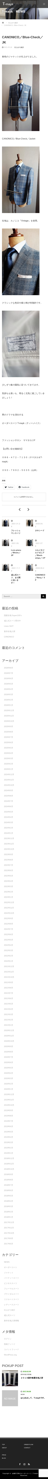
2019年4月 (8, 1137)
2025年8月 (8, 732)
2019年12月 (9, 1094)
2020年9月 (8, 1046)
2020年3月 (8, 1078)
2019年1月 (8, 1153)
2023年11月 (9, 844)
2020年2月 (8, 1084)
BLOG (4, 1458)
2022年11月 (9, 908)
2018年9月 (8, 1174)
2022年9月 (8, 918)
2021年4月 (8, 1009)
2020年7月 (8, 1057)
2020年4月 (8, 1073)
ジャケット (8, 1273)
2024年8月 (8, 796)
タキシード (39, 530)
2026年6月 (8, 678)
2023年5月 (8, 876)
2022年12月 (9, 902)
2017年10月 (9, 1233)
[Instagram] (24, 1464)
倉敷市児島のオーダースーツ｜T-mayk (25, 1473)
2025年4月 (8, 753)
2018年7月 (8, 1185)
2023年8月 (8, 860)
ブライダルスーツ (11, 1294)
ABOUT (4, 1447)
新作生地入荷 (9, 631)
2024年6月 (8, 806)
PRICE (4, 1455)
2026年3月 (8, 694)
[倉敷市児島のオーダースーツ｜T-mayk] (8, 4)
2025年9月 (8, 726)
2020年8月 (8, 1052)
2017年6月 (8, 1244)
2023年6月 (8, 870)
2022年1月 (8, 961)
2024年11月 (9, 780)
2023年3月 (8, 886)
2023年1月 (8, 897)
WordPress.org (10, 1355)
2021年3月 (8, 1014)
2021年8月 (8, 988)
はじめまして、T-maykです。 (33, 1398)
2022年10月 (9, 913)
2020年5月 (8, 1068)
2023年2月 (8, 892)
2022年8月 (8, 924)
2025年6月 (8, 742)
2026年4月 (8, 689)
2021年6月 (8, 998)
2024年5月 (8, 812)
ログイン (7, 1339)
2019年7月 (8, 1121)
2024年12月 (9, 774)
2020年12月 (9, 1030)
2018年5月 (8, 1196)
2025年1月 (8, 769)
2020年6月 (8, 1062)
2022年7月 (8, 929)
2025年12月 (9, 710)
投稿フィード (9, 1344)
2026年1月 (8, 705)
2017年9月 (8, 1238)
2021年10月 (9, 977)
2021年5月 (8, 1004)
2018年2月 (8, 1212)
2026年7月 (8, 673)
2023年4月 (8, 881)
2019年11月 (9, 1100)
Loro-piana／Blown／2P (16, 552)
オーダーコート (10, 1267)
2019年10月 (9, 1105)
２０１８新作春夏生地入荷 (32, 1378)
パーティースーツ (11, 1278)
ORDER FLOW (28, 1444)
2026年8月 (8, 668)
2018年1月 (8, 1217)
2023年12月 (9, 838)
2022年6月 (8, 934)
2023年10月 (9, 849)
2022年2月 (8, 956)
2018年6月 (8, 1190)
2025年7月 (8, 737)
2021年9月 (8, 982)
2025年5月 (8, 748)
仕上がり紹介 (19, 47)
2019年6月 (8, 1126)
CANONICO (9, 637)
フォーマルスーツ (11, 1289)
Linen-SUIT (9, 626)
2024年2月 (8, 828)
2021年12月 (9, 966)
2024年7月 (8, 801)
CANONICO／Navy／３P (40, 577)
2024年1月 (8, 833)
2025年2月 (8, 764)
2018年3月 (8, 1206)
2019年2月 (8, 1148)
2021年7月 (8, 993)
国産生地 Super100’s (13, 615)
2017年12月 (9, 1222)
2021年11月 (9, 972)
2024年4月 (8, 817)
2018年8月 (8, 1180)
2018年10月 (9, 1169)
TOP (3, 1444)
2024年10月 (9, 785)
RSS (29, 1464)
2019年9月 (8, 1110)
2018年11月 (9, 1164)
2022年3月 (8, 950)
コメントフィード (11, 1349)
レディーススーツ (11, 1305)
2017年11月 (9, 1228)
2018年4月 (8, 1201)
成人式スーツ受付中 (12, 621)
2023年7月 (8, 865)
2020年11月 (9, 1036)
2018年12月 (9, 1158)
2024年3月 (8, 822)
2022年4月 (8, 945)
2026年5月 (8, 684)
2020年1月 (8, 1089)
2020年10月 (9, 1041)
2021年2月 (8, 1020)
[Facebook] (19, 1464)
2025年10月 (9, 721)
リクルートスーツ (11, 1299)
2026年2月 (8, 700)
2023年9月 (8, 854)
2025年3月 (8, 758)
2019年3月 (8, 1142)
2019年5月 (8, 1132)
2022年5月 (8, 940)
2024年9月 (8, 790)
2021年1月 (8, 1025)
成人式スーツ (9, 1315)
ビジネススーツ (10, 1283)
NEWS (6, 1262)
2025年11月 (9, 716)
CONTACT (27, 1447)
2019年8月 (8, 1116)
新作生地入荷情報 (11, 1321)
